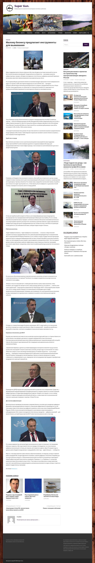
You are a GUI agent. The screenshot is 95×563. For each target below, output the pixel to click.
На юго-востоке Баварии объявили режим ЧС (81, 213)
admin (15, 47)
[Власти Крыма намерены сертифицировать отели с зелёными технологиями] (68, 119)
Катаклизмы (51, 32)
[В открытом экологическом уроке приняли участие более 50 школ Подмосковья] (68, 100)
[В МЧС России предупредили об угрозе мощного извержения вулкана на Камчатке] (68, 208)
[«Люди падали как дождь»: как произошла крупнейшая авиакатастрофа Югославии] (76, 159)
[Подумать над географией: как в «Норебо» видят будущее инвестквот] (14, 493)
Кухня (75, 32)
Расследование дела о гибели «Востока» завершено (31, 496)
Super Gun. (21, 6)
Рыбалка (29, 32)
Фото (43, 32)
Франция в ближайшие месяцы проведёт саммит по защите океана (81, 106)
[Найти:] (76, 44)
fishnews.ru (14, 468)
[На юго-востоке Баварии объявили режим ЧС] (68, 218)
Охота (22, 32)
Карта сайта (82, 32)
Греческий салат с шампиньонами (73, 255)
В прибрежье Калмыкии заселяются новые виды (51, 495)
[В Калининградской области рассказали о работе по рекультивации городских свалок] (68, 129)
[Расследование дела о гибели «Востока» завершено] (33, 493)
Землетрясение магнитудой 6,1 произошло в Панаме (80, 222)
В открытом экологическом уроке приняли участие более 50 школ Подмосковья (81, 97)
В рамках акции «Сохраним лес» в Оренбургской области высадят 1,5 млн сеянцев (81, 136)
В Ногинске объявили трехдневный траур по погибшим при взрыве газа (81, 185)
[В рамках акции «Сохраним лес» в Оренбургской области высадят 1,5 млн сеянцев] (68, 139)
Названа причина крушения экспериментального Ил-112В (80, 195)
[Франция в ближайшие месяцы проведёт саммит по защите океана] (68, 110)
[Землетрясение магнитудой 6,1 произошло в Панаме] (68, 226)
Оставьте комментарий (22, 47)
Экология (68, 32)
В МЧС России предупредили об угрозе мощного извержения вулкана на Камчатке (81, 205)
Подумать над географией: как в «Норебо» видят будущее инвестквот (14, 496)
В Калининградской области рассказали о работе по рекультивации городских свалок (81, 126)
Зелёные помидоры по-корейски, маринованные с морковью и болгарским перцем (75, 251)
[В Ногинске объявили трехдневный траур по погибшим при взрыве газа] (68, 188)
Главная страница (12, 32)
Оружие (37, 32)
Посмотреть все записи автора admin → (28, 519)
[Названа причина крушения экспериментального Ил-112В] (68, 198)
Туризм (60, 32)
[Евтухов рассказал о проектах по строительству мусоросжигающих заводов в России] (76, 68)
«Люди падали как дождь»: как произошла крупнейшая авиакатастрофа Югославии (75, 165)
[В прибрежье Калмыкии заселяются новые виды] (52, 493)
